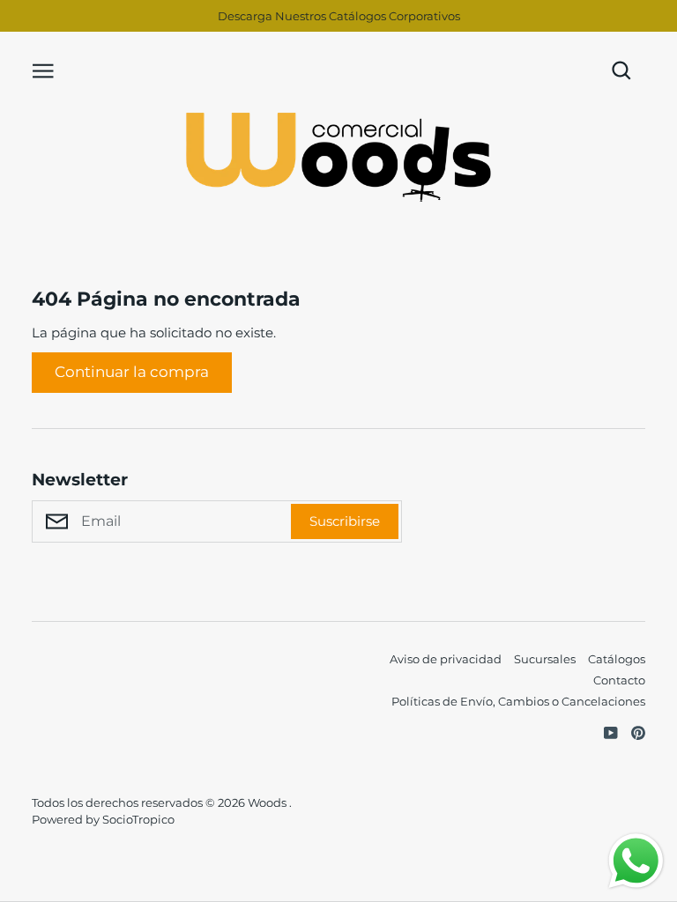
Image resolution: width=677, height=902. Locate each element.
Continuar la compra (132, 372)
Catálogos (616, 659)
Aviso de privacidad (446, 659)
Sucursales (545, 659)
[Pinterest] (631, 730)
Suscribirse (344, 521)
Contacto (619, 680)
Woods (268, 802)
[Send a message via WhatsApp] (636, 861)
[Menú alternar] (43, 69)
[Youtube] (604, 730)
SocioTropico (138, 819)
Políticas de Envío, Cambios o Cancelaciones (518, 701)
